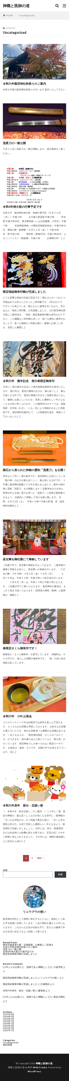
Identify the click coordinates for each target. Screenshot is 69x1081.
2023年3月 (8, 1028)
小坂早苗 (58, 967)
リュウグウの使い (49, 977)
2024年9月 (8, 1016)
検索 (5, 870)
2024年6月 (8, 1018)
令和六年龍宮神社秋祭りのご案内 (24, 83)
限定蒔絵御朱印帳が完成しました (24, 291)
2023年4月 (8, 1025)
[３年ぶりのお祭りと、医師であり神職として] (26, 967)
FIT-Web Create (37, 1067)
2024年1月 (8, 1023)
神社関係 (7, 1044)
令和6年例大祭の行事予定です (22, 206)
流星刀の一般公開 (14, 143)
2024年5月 (8, 1021)
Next (39, 858)
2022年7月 (8, 1030)
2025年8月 (8, 1014)
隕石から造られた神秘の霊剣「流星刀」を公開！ (34, 470)
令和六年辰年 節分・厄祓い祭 (23, 805)
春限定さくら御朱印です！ (20, 648)
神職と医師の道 (16, 6)
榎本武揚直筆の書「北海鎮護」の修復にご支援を (28, 944)
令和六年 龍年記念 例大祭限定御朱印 (29, 380)
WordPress (34, 1071)
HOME (9, 15)
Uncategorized (26, 15)
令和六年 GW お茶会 (17, 716)
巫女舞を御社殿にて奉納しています (26, 559)
